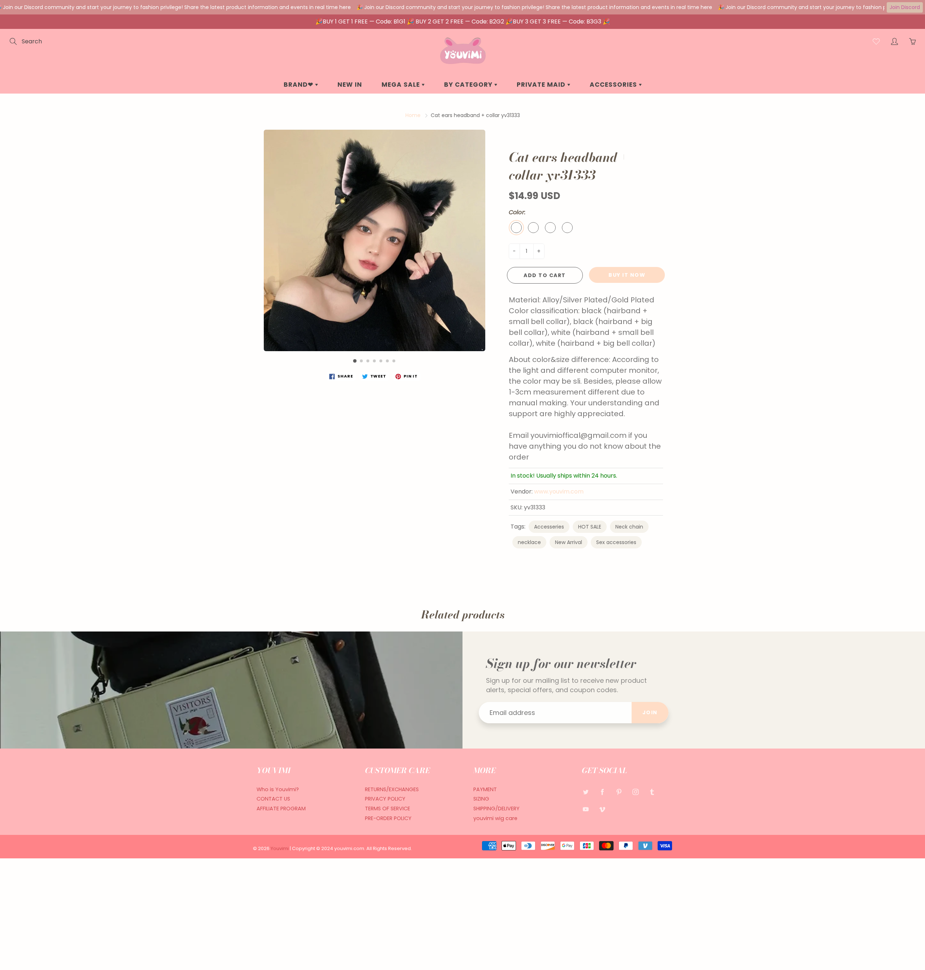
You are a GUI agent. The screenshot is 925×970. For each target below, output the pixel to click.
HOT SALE (589, 526)
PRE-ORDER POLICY (388, 818)
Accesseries (549, 526)
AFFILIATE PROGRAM (281, 808)
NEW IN (349, 84)
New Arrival (568, 542)
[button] (355, 361)
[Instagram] (635, 792)
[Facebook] (602, 792)
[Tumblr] (652, 792)
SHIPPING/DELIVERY (496, 808)
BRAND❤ (299, 84)
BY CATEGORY (469, 84)
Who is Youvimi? (278, 789)
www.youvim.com (559, 491)
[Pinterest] (618, 792)
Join (650, 712)
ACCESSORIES (614, 84)
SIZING (481, 798)
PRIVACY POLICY (385, 798)
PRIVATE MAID (542, 84)
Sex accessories (616, 542)
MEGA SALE (402, 84)
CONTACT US (273, 798)
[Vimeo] (602, 809)
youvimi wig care (495, 818)
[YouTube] (585, 809)
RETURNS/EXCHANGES (392, 789)
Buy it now (626, 275)
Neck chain (629, 526)
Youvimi (280, 848)
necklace (529, 542)
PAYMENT (485, 789)
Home (413, 115)
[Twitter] (585, 792)
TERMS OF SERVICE (387, 808)
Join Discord (905, 7)
